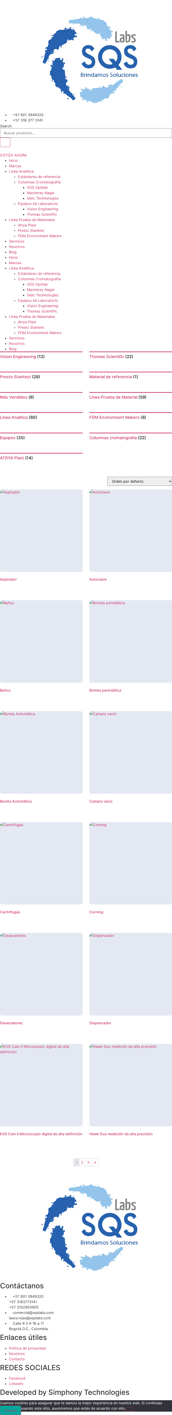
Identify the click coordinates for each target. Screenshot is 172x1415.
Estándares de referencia (39, 176)
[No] (129, 1410)
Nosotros (17, 246)
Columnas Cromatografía (39, 182)
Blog (13, 252)
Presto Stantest (31, 230)
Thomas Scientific (42, 214)
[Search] (5, 142)
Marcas (15, 166)
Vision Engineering (42, 209)
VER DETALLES (14, 586)
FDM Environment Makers (40, 236)
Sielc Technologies (42, 198)
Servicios (16, 241)
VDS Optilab (37, 187)
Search (6, 126)
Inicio (13, 160)
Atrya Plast (27, 225)
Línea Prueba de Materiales (32, 219)
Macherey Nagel (40, 193)
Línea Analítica (21, 171)
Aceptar (10, 1410)
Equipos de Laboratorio (38, 203)
